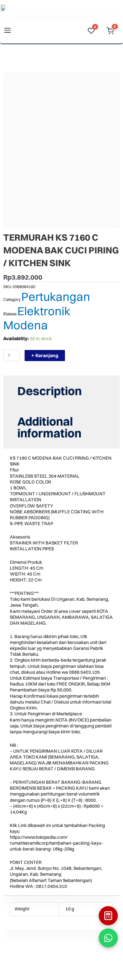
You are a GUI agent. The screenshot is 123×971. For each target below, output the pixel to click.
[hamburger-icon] (7, 31)
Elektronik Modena (37, 318)
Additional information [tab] (49, 427)
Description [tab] (49, 391)
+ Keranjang (44, 355)
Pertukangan (55, 296)
